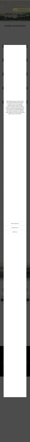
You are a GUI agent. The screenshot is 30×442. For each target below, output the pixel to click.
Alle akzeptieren (15, 223)
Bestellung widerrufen (23, 9)
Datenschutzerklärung (24, 10)
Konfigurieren (15, 227)
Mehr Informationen (17, 113)
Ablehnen (15, 232)
